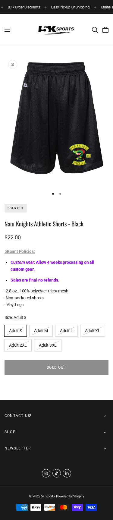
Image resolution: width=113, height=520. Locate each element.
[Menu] (7, 30)
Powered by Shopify (70, 496)
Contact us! (18, 416)
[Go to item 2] (60, 194)
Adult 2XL (18, 346)
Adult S (15, 332)
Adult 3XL (48, 346)
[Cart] (105, 30)
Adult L (66, 332)
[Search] (95, 30)
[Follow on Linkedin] (67, 473)
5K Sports (48, 496)
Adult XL (92, 332)
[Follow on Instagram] (46, 473)
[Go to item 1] (53, 194)
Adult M (41, 332)
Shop (10, 432)
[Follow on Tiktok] (56, 473)
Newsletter (18, 448)
